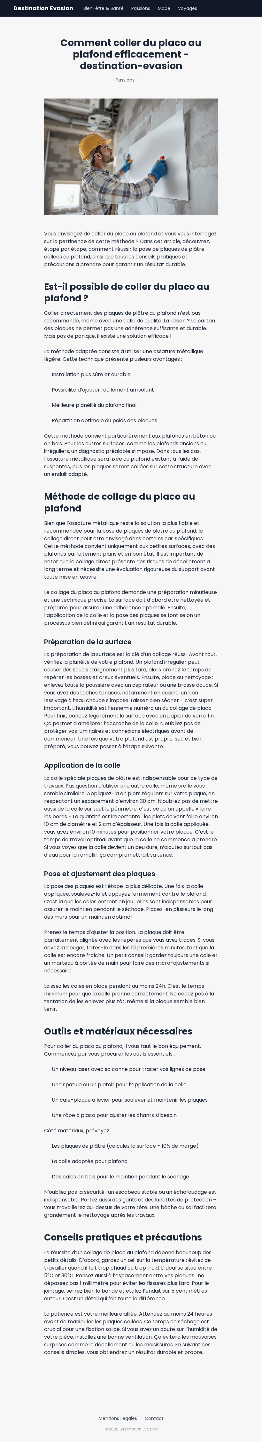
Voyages (187, 8)
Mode (164, 8)
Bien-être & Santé (103, 8)
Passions (140, 8)
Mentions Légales (118, 1418)
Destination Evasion (43, 8)
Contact (154, 1418)
